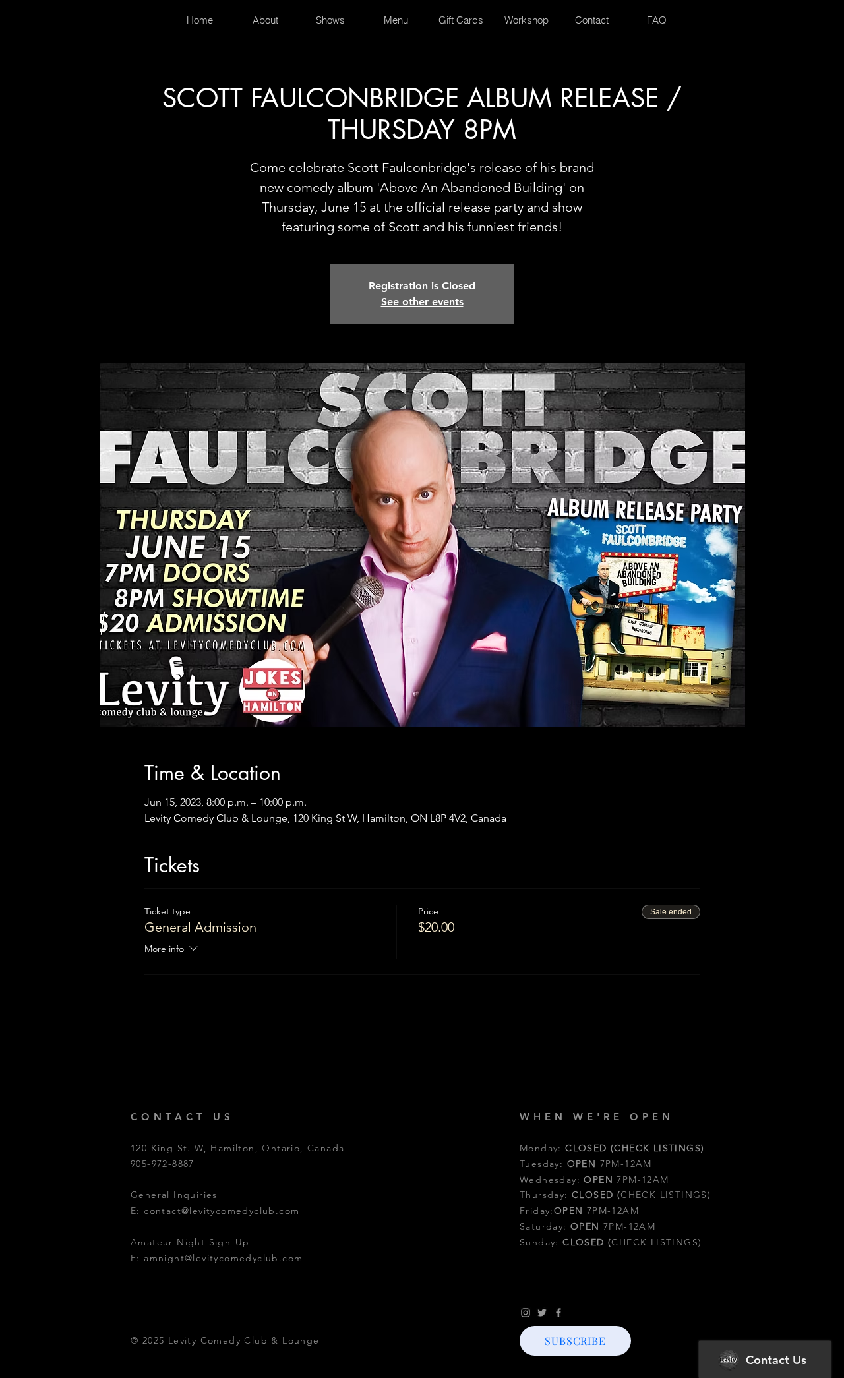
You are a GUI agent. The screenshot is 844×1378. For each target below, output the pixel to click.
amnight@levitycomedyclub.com (223, 1258)
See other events (422, 301)
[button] (575, 1341)
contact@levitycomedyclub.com (221, 1210)
